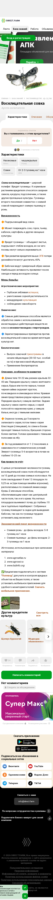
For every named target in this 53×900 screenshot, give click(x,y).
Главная (4, 98)
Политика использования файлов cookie (26, 876)
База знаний (20, 28)
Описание (36, 116)
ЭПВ (41, 255)
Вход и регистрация (18, 38)
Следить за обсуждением (20, 687)
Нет (34, 140)
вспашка (33, 292)
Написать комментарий (27, 675)
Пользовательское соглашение (26, 868)
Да (19, 140)
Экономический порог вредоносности (23, 523)
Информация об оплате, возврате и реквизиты (26, 874)
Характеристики (17, 116)
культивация (30, 300)
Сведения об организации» (26, 883)
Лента (6, 28)
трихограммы (34, 354)
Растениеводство (34, 98)
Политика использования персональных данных (26, 880)
